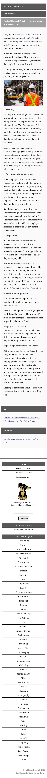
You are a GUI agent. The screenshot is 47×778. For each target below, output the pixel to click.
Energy (23, 588)
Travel (24, 759)
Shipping (23, 742)
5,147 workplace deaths (18, 41)
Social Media (23, 747)
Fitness (23, 605)
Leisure (23, 656)
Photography (24, 695)
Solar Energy (23, 751)
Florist (23, 609)
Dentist (23, 571)
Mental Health (23, 674)
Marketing (23, 665)
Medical (23, 669)
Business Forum (23, 468)
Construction (10, 13)
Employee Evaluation (23, 529)
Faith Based (23, 596)
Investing (23, 644)
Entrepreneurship (24, 592)
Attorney (23, 545)
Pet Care (23, 686)
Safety (24, 729)
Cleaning (23, 558)
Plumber (23, 699)
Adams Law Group (28, 288)
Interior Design (23, 631)
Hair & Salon (23, 618)
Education (23, 575)
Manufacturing (23, 661)
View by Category (23, 536)
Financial (23, 601)
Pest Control (23, 682)
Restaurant (23, 717)
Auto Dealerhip (23, 549)
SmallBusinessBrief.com (24, 773)
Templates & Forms (24, 472)
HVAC (24, 622)
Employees (23, 583)
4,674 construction (34, 34)
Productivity (23, 708)
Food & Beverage (23, 613)
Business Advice (23, 553)
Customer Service (23, 566)
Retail (23, 721)
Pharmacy (23, 691)
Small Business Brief (13, 6)
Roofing (23, 725)
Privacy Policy (39, 773)
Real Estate (23, 712)
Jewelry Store (23, 648)
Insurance (23, 626)
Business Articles (23, 477)
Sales (23, 734)
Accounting (23, 540)
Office (24, 678)
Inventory (23, 639)
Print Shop (23, 704)
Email (23, 579)
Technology (23, 635)
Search (23, 738)
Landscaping (24, 652)
